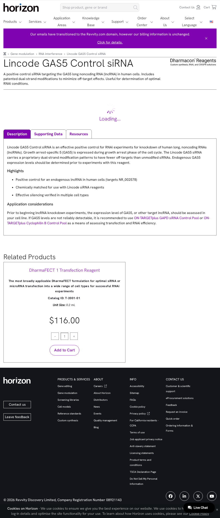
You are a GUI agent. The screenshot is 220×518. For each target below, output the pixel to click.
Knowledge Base (90, 21)
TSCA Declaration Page (143, 472)
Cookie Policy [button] (199, 513)
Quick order (173, 418)
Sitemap (134, 393)
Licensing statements (142, 453)
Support (118, 21)
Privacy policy (138, 413)
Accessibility (137, 386)
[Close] (206, 38)
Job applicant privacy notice (146, 439)
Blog (96, 427)
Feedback (171, 405)
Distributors (101, 400)
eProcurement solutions (180, 398)
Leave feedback (17, 417)
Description (17, 133)
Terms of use (137, 432)
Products (10, 21)
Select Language (189, 21)
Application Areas (61, 21)
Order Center (142, 21)
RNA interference (51, 54)
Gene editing (65, 386)
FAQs (133, 400)
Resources (79, 133)
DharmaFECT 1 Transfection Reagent (64, 270)
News (97, 406)
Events (97, 413)
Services (35, 21)
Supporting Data (48, 133)
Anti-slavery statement (143, 446)
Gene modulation (23, 54)
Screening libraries (68, 400)
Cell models (64, 406)
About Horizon (102, 393)
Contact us (17, 404)
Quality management (105, 420)
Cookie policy (137, 406)
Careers (98, 386)
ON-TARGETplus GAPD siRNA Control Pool (166, 218)
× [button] (217, 509)
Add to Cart (64, 350)
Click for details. (110, 42)
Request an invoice (176, 412)
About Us (164, 21)
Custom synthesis (68, 420)
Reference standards (69, 413)
